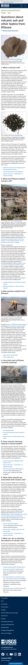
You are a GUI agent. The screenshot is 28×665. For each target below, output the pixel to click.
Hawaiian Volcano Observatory (10, 10)
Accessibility (4, 598)
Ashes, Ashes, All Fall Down (10, 355)
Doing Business (5, 627)
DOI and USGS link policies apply (9, 612)
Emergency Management (7, 630)
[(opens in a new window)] (3, 654)
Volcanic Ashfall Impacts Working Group (14, 567)
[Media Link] (14, 47)
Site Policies (4, 604)
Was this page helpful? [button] (16, 663)
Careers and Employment (7, 624)
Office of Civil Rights (6, 633)
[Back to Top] (23, 660)
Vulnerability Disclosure (7, 621)
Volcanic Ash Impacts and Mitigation (13, 171)
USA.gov (3, 618)
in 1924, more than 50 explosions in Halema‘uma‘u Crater (13, 264)
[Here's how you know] (14, 2)
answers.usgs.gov (5, 660)
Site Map (3, 610)
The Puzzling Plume (8, 357)
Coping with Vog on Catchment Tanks (13, 588)
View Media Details (18, 59)
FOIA (2, 601)
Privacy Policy (4, 607)
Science (3, 12)
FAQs (9, 12)
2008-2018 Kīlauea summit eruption (17, 324)
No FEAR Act (4, 615)
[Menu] (25, 6)
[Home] (5, 7)
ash (6, 482)
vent (19, 410)
